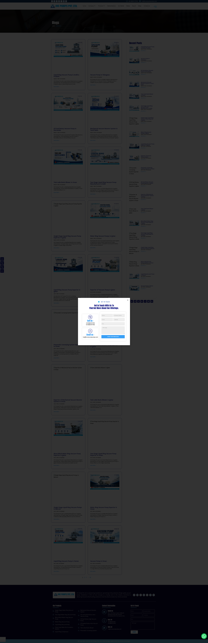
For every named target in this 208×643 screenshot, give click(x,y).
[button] (127, 300)
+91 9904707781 (90, 323)
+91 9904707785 (90, 325)
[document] (104, 321)
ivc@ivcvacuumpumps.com (90, 337)
